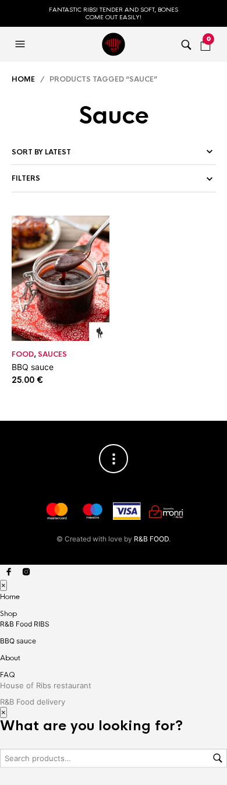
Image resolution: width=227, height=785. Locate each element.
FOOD (23, 354)
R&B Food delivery (32, 701)
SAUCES (52, 354)
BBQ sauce (33, 367)
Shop (8, 613)
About (10, 658)
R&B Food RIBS (24, 623)
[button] (22, 44)
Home (23, 79)
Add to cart (99, 332)
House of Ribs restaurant (45, 685)
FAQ (7, 675)
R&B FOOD (151, 538)
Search (217, 758)
